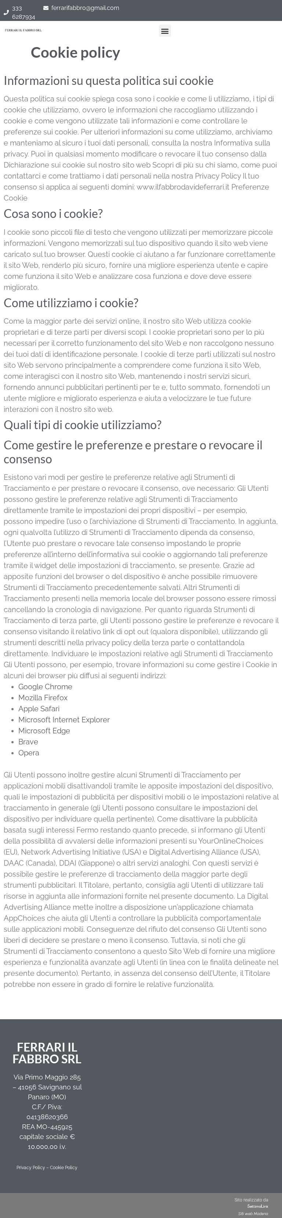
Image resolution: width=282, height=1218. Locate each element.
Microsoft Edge (44, 730)
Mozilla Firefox (43, 697)
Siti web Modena (253, 1213)
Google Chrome (45, 686)
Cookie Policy (63, 1167)
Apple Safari (38, 708)
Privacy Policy (31, 1167)
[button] (165, 31)
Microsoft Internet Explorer (64, 719)
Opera (28, 752)
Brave (28, 741)
